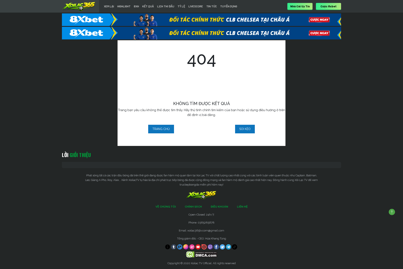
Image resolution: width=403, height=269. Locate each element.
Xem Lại (109, 6)
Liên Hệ (242, 206)
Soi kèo (245, 129)
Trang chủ (161, 129)
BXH (136, 6)
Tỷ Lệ (181, 6)
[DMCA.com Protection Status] (201, 254)
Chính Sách (193, 206)
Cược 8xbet (328, 6)
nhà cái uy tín (300, 6)
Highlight (124, 6)
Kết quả (148, 6)
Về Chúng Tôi (166, 206)
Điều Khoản (219, 206)
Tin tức (211, 6)
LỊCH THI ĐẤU (165, 6)
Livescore (195, 6)
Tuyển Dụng (228, 6)
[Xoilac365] (79, 6)
